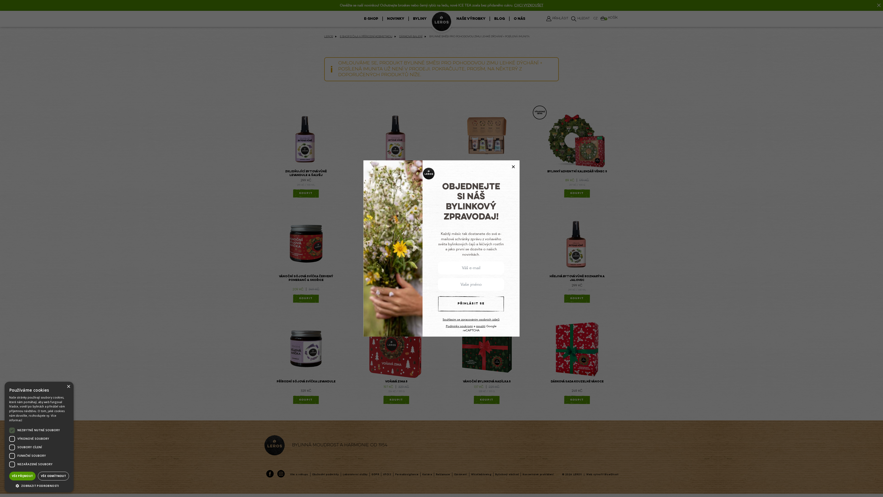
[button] (39, 485)
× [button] (68, 386)
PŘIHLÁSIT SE (471, 303)
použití (480, 326)
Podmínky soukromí (459, 326)
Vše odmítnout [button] (53, 476)
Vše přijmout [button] (22, 476)
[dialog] (39, 437)
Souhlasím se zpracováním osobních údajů (471, 320)
